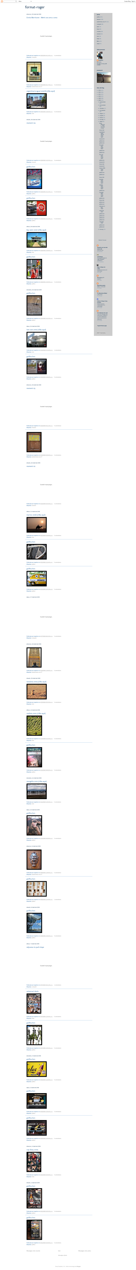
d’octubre (102, 108)
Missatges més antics (84, 1251)
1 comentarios (57, 350)
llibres (98, 41)
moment (34, 162)
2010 (99, 96)
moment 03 (31, 388)
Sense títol (101, 130)
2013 (99, 90)
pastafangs (100, 256)
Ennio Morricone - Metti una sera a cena (42, 17)
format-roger (35, 7)
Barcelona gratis (101, 285)
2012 (99, 92)
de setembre (102, 110)
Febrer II (99, 278)
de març (102, 229)
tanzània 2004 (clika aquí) (36, 682)
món (33, 113)
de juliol (101, 115)
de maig (101, 119)
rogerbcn (101, 60)
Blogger (79, 1266)
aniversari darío (32, 991)
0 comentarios (57, 55)
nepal (98, 43)
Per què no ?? (100, 277)
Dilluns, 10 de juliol (101, 286)
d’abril (101, 121)
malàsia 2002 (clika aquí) (36, 713)
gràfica (33, 193)
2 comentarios (57, 503)
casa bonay (99, 294)
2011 (99, 94)
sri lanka (99, 31)
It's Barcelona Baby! (102, 293)
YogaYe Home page (102, 325)
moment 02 (31, 466)
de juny (101, 117)
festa (33, 1018)
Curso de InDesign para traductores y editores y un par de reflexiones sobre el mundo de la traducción (102, 317)
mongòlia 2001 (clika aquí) (37, 781)
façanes (98, 19)
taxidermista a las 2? (37, 86)
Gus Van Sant (100, 250)
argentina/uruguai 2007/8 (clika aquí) (41, 91)
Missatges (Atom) (62, 1255)
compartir (34, 57)
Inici (59, 1251)
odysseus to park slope (35, 947)
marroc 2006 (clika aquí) (36, 515)
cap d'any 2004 (32, 1150)
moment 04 (31, 123)
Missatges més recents (33, 1251)
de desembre (103, 102)
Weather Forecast (102, 240)
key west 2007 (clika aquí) (36, 230)
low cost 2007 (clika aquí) (36, 330)
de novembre (103, 105)
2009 (99, 98)
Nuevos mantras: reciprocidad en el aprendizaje (101, 305)
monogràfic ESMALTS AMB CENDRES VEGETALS (102, 259)
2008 (99, 100)
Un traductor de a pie (102, 312)
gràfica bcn (31, 167)
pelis (98, 26)
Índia (98, 38)
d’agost (101, 113)
